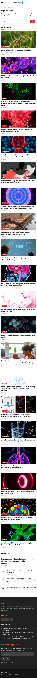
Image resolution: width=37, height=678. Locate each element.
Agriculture (6, 46)
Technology (6, 151)
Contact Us (4, 672)
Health (4, 98)
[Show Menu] (2, 2)
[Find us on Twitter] (7, 619)
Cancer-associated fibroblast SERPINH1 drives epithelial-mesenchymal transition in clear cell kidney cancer (18, 103)
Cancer (4, 177)
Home (2, 7)
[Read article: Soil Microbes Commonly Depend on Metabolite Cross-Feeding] (18, 324)
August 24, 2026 (5, 54)
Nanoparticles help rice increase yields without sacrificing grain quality (13, 561)
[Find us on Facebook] (3, 619)
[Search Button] (35, 2)
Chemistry (5, 203)
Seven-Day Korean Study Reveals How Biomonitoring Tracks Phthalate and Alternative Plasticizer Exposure (18, 388)
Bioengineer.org (5, 674)
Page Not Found (9, 7)
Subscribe (6, 659)
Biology (5, 72)
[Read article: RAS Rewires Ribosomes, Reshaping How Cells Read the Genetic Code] (18, 65)
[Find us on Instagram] (11, 619)
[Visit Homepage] (18, 2)
